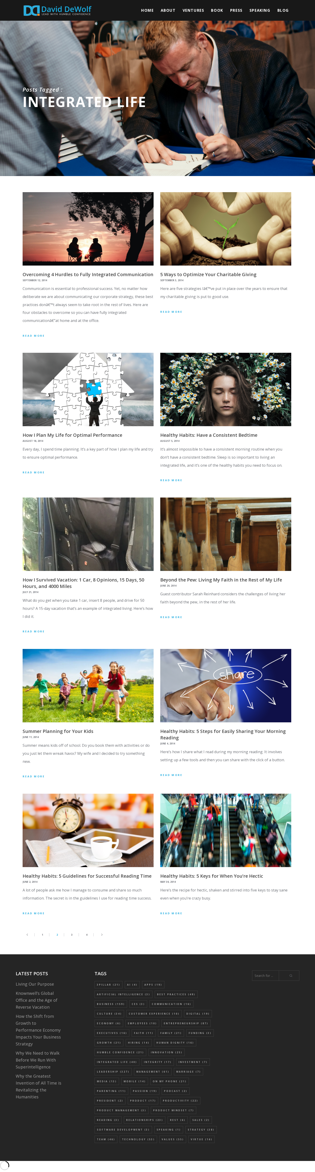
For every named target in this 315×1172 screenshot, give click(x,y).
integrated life (117, 1062)
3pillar (108, 984)
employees (142, 1023)
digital (198, 1013)
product (143, 1100)
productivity (180, 1100)
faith (143, 1033)
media (107, 1081)
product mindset (173, 1110)
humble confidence (120, 1052)
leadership (113, 1071)
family (171, 1033)
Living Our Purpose (35, 984)
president (110, 1100)
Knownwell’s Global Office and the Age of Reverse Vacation (36, 1000)
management (152, 1071)
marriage (188, 1071)
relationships (144, 1120)
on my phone (170, 1081)
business (111, 1004)
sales (201, 1120)
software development (123, 1129)
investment (193, 1062)
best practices (176, 994)
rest (177, 1120)
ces (138, 1004)
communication (171, 1004)
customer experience (154, 1013)
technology (138, 1139)
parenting (111, 1091)
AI (132, 984)
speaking (169, 1129)
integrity (158, 1062)
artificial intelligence (123, 994)
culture (109, 1013)
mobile (135, 1081)
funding (200, 1033)
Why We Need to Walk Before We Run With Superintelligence (37, 1060)
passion (145, 1091)
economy (109, 1023)
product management (121, 1110)
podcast (175, 1091)
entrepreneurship (186, 1023)
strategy (201, 1129)
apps (153, 984)
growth (109, 1042)
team (106, 1139)
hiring (138, 1042)
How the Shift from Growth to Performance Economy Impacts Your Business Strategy (38, 1030)
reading (108, 1120)
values (173, 1139)
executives (112, 1033)
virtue (201, 1139)
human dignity (175, 1042)
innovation (166, 1052)
